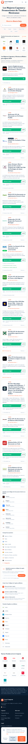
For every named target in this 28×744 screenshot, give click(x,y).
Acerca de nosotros (19, 713)
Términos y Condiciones (6, 725)
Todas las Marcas (5, 713)
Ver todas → (24, 37)
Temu (5, 29)
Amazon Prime (21, 29)
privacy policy (16, 578)
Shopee (14, 29)
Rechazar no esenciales (12, 739)
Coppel (9, 29)
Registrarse (21, 575)
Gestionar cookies (5, 739)
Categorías (3, 715)
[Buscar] (22, 2)
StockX (16, 31)
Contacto (17, 718)
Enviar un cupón (18, 715)
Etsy (11, 31)
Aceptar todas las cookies (21, 739)
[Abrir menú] (25, 2)
